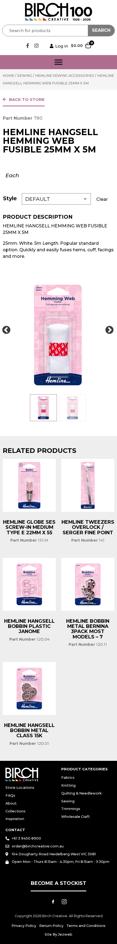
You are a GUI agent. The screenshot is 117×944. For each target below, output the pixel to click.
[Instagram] (36, 45)
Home (8, 76)
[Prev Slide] (6, 330)
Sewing (24, 76)
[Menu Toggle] (58, 62)
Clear (102, 199)
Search (101, 30)
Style (10, 198)
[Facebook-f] (27, 45)
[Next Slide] (109, 330)
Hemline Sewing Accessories (64, 76)
